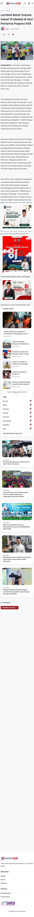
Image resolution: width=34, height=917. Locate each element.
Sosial (17, 429)
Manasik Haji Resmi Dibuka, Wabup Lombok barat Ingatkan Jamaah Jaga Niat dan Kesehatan (16, 592)
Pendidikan (17, 425)
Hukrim (17, 405)
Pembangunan (17, 421)
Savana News (22, 911)
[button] (11, 43)
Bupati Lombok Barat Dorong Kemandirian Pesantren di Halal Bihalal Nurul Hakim (16, 527)
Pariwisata (17, 417)
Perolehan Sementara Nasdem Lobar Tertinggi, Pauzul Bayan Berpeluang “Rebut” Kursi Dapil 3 (21, 353)
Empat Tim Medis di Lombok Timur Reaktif (20, 363)
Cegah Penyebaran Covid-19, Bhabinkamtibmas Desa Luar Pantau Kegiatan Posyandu (21, 373)
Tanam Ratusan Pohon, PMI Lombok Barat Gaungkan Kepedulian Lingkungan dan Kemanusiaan (15, 494)
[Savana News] (13, 3)
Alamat (3, 880)
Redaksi (3, 876)
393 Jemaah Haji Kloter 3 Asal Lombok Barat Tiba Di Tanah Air (16, 463)
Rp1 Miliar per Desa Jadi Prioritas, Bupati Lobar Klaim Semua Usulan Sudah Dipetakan (17, 559)
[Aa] (8, 34)
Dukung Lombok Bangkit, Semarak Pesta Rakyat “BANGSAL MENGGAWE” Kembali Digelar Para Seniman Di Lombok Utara (21, 383)
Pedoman (4, 883)
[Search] (25, 3)
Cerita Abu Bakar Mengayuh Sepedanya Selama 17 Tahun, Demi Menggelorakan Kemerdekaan (20, 343)
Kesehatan (17, 409)
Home (2, 10)
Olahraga (7, 10)
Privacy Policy (5, 897)
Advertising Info (6, 893)
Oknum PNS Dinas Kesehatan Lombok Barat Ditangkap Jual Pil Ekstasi (16, 333)
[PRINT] (12, 34)
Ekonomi (17, 401)
